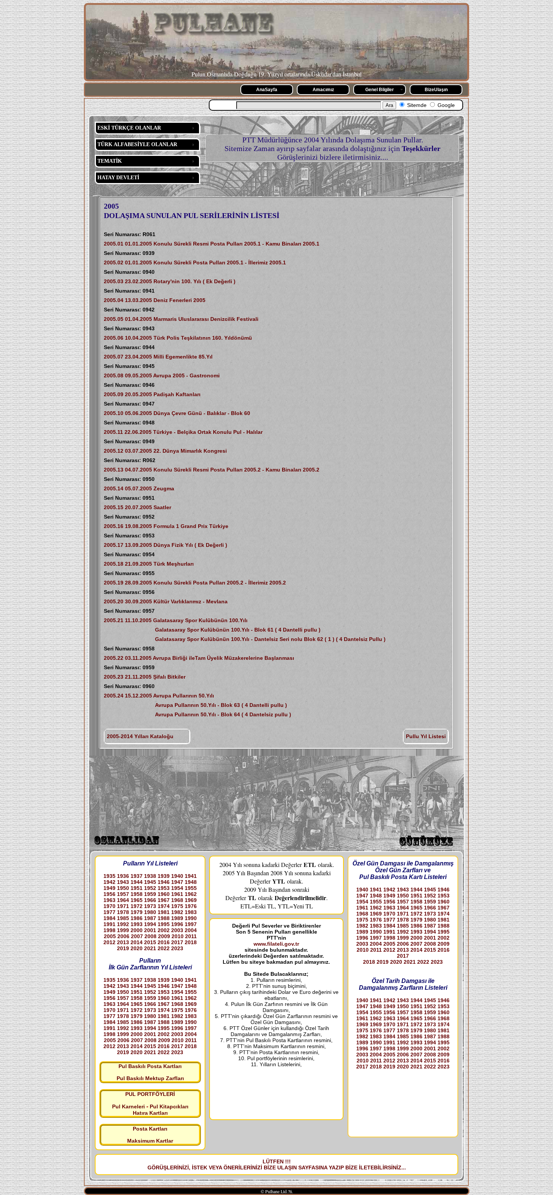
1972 (137, 906)
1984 (109, 918)
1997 (191, 924)
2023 (177, 948)
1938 (150, 876)
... (403, 1167)
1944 (137, 882)
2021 (150, 948)
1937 (137, 876)
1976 (191, 906)
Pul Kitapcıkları (169, 1106)
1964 (123, 900)
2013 (123, 942)
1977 (109, 912)
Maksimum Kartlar (150, 1141)
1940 (177, 876)
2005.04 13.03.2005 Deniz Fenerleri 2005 (154, 300)
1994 (150, 924)
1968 (177, 900)
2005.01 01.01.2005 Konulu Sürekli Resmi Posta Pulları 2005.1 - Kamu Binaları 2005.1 (211, 244)
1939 (164, 876)
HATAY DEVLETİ (118, 177)
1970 (109, 906)
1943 (123, 882)
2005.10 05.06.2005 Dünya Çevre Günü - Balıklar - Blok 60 (177, 413)
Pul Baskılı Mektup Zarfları (150, 1078)
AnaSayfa (266, 89)
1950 (123, 888)
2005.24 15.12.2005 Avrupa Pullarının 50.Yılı (159, 696)
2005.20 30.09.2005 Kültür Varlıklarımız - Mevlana (166, 601)
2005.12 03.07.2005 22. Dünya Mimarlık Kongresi (165, 451)
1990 (191, 918)
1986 (137, 918)
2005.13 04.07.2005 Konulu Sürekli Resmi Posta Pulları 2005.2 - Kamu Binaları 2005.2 (211, 470)
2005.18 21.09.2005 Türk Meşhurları (149, 564)
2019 (123, 948)
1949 (109, 888)
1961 (177, 894)
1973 (150, 906)
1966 (150, 900)
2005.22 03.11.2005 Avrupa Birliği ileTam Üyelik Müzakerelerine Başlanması (199, 658)
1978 (123, 912)
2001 (150, 930)
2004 (191, 930)
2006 (123, 936)
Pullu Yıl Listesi (426, 736)
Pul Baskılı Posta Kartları (150, 1066)
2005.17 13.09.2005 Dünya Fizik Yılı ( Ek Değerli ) (165, 545)
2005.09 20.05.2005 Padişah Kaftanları (152, 394)
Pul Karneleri (128, 1106)
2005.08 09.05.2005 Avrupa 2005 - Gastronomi (162, 375)
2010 (178, 936)
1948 (191, 882)
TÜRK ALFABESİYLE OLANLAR (137, 144)
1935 (109, 876)
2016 (164, 942)
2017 (177, 942)
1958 (137, 894)
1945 (150, 882)
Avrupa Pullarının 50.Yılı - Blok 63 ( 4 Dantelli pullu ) (195, 705)
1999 (123, 930)
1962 (191, 894)
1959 (150, 894)
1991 (109, 924)
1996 (177, 924)
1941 (191, 876)
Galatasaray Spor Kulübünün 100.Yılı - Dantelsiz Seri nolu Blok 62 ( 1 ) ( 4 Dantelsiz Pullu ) (245, 639)
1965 (137, 900)
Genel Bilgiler (379, 89)
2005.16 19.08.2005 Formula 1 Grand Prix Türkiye (166, 526)
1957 (123, 894)
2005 (110, 936)
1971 (123, 906)
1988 (164, 918)
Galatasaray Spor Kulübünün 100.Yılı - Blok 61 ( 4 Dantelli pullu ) (212, 630)
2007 (137, 936)
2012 (109, 942)
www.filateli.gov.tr (276, 944)
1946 (164, 882)
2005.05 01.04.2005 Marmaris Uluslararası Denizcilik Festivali (181, 319)
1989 (177, 918)
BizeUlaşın (436, 89)
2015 (150, 942)
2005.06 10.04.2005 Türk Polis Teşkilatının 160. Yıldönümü (178, 338)
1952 (150, 888)
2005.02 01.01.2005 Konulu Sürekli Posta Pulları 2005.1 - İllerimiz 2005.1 (195, 262)
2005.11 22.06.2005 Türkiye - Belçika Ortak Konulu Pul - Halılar (183, 432)
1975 (177, 906)
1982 (177, 912)
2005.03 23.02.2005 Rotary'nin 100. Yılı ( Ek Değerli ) (169, 281)
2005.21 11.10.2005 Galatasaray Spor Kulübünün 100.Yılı (176, 620)
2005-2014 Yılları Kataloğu (140, 736)
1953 (164, 888)
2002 (164, 930)
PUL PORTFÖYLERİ (150, 1094)
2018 (191, 942)
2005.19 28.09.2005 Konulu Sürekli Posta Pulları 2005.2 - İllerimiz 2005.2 (195, 583)
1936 (123, 876)
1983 (191, 912)
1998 (109, 930)
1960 (164, 894)
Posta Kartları (150, 1129)
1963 (109, 900)
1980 (150, 912)
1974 (164, 906)
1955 (191, 888)
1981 (164, 912)
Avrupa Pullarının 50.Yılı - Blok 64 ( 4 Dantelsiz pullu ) (197, 714)
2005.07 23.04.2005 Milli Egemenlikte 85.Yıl (158, 357)
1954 (177, 888)
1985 (123, 918)
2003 (177, 930)
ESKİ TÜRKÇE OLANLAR (129, 128)
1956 (109, 894)
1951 (137, 888)
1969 (191, 900)
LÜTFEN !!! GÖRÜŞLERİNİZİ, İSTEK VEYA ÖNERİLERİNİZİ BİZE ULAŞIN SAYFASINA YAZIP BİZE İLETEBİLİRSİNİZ (274, 1164)
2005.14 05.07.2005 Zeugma (139, 488)
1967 (164, 900)
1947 (177, 882)
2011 (191, 936)
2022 (164, 948)
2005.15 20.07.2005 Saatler (137, 507)
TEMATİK (109, 161)
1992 (123, 924)
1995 (164, 924)
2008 (150, 936)
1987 (150, 918)
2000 (137, 930)
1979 (137, 912)
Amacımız (323, 89)
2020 (137, 948)
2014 (137, 942)
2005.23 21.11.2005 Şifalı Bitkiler (144, 677)
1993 (137, 924)
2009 (164, 936)
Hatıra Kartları (150, 1113)
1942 (109, 882)
